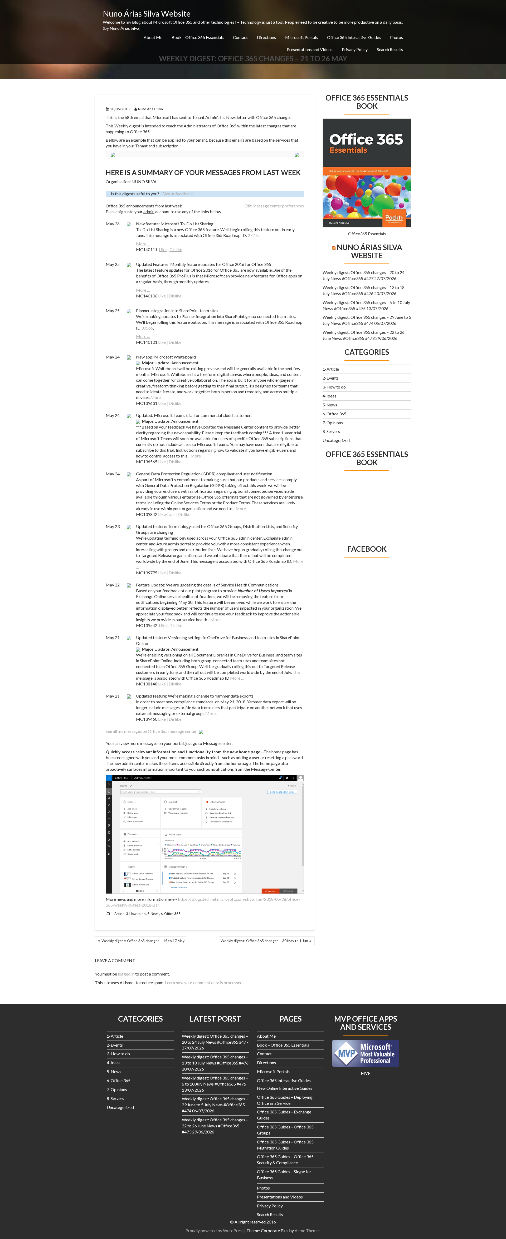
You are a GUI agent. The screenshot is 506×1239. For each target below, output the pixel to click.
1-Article (117, 914)
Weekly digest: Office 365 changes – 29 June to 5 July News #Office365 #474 (215, 1104)
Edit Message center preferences (274, 205)
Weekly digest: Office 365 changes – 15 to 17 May (142, 940)
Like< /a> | (168, 514)
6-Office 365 (171, 914)
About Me (153, 37)
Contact (240, 37)
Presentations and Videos (310, 49)
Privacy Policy (355, 49)
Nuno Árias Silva (150, 109)
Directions (266, 37)
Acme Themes (307, 1230)
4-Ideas (329, 395)
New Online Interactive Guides (284, 1088)
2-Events (331, 377)
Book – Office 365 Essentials (198, 37)
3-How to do (136, 914)
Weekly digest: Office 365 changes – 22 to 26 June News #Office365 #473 (215, 1125)
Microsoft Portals (301, 37)
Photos (396, 37)
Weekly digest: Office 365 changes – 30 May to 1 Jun (264, 940)
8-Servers (331, 431)
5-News (153, 914)
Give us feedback (177, 193)
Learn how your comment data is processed (203, 982)
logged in (126, 973)
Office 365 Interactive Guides (354, 37)
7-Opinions (333, 422)
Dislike (175, 249)
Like (163, 249)
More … (143, 243)
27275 (254, 235)
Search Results (390, 49)
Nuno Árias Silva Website (147, 13)
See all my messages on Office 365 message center (152, 731)
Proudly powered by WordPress (215, 1230)
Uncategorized (336, 440)
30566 (147, 327)
